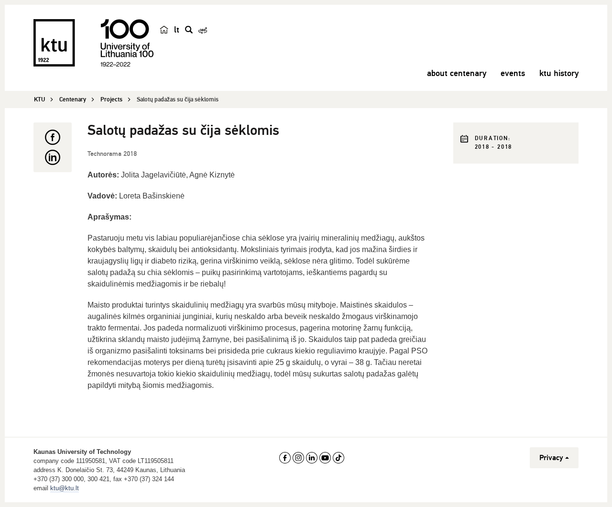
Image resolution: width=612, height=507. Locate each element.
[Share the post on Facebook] (53, 137)
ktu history (559, 73)
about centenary (456, 73)
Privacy (551, 458)
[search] (188, 30)
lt (176, 29)
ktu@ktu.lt (64, 488)
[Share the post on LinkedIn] (53, 157)
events (513, 73)
